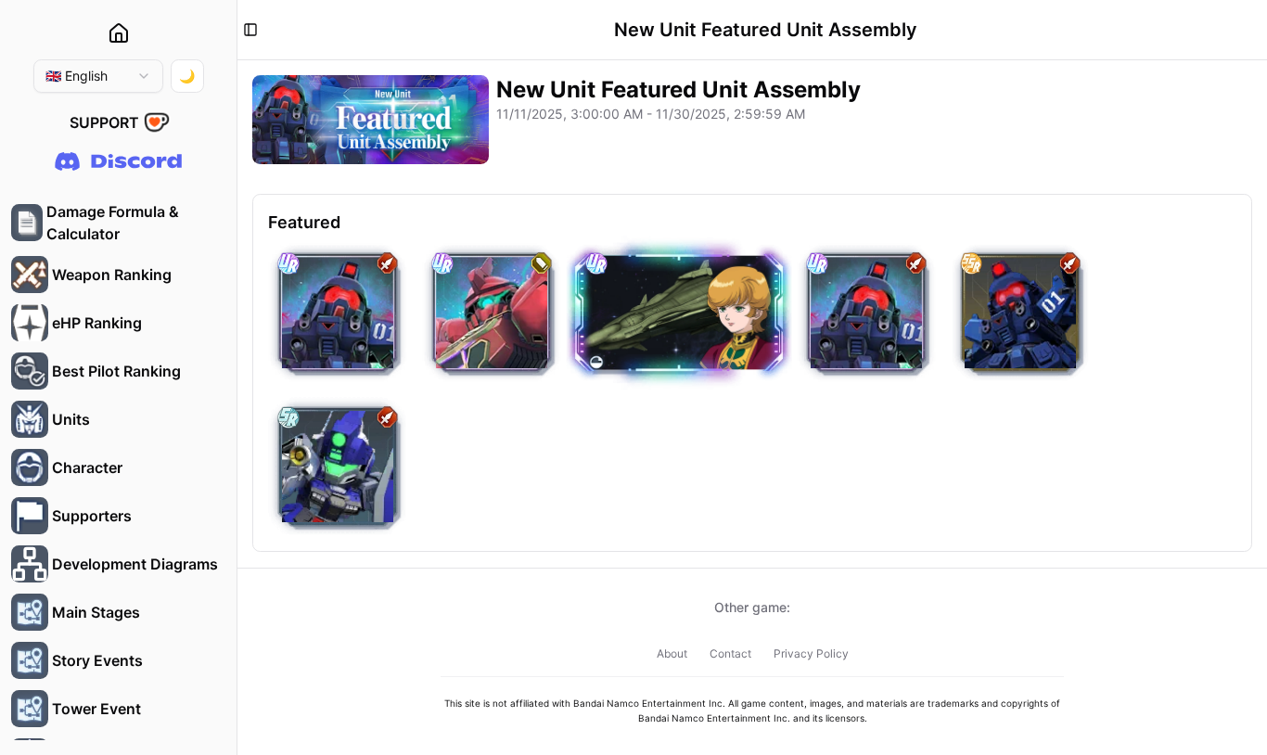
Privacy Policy (811, 653)
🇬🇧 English (76, 75)
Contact (730, 653)
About (672, 653)
